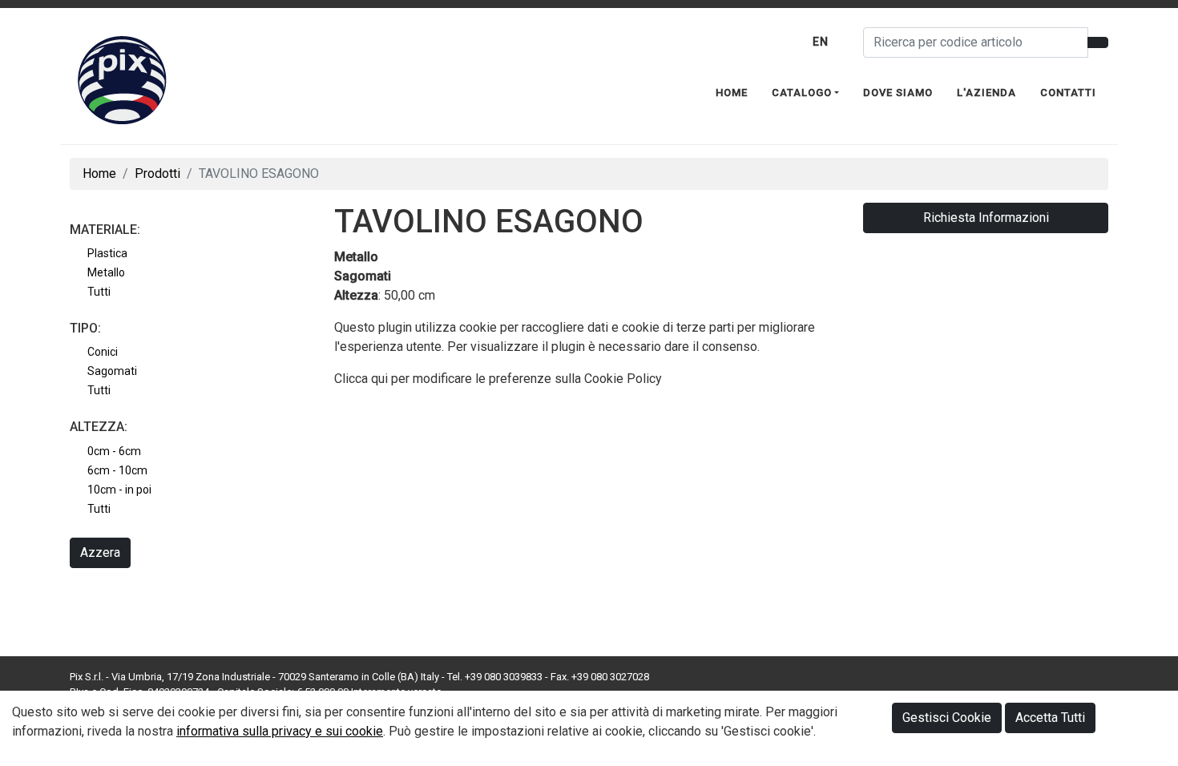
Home (732, 93)
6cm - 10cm (117, 470)
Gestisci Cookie (946, 717)
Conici (102, 351)
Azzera (100, 552)
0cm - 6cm (114, 451)
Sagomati (112, 371)
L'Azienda (986, 93)
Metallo (106, 272)
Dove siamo (898, 93)
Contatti (1068, 93)
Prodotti (157, 173)
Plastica (107, 253)
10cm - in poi (119, 489)
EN (821, 41)
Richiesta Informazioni (986, 217)
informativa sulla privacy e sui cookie (279, 731)
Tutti (99, 291)
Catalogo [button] (802, 93)
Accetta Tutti (1050, 717)
